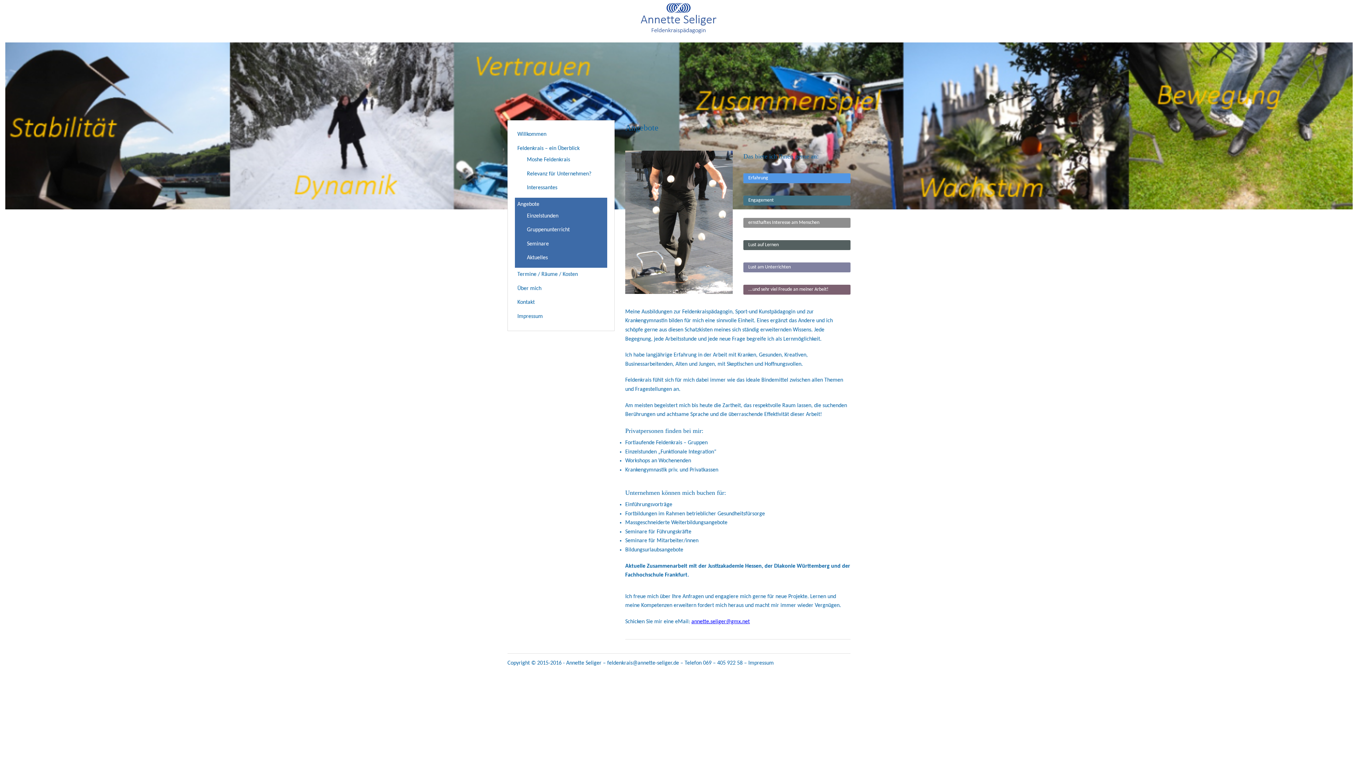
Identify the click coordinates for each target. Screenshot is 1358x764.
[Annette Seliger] (679, 34)
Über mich (529, 288)
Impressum (530, 316)
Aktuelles (537, 258)
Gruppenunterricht (548, 230)
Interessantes (542, 188)
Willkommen (531, 134)
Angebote (528, 204)
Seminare (538, 244)
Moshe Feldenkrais (548, 160)
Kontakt (526, 302)
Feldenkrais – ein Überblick (548, 148)
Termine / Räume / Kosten (547, 274)
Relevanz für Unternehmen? (559, 174)
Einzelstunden (542, 216)
